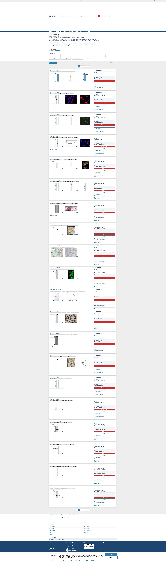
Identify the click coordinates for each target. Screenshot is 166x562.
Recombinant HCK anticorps (55, 289)
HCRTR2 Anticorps (87, 532)
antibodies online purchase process (71, 550)
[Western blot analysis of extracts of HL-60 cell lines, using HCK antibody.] (57, 274)
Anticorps (57, 31)
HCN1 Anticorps (86, 522)
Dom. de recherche (87, 31)
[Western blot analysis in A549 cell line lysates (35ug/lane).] (57, 362)
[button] (51, 534)
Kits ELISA (61, 31)
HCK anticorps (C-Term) (54, 311)
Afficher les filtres (53, 62)
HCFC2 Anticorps (52, 522)
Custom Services (71, 31)
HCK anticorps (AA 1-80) (54, 136)
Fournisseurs (77, 31)
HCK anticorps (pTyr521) (54, 443)
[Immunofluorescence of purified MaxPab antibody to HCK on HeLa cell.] (85, 121)
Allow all (111, 554)
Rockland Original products (70, 548)
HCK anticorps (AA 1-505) (55, 92)
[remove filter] (53, 50)
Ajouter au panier (104, 80)
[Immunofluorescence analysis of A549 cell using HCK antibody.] (71, 274)
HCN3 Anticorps (86, 526)
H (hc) (56, 539)
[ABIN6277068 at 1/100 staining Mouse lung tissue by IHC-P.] (71, 318)
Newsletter (50, 546)
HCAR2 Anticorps (52, 530)
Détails (105, 82)
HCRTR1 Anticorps (87, 530)
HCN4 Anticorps (86, 528)
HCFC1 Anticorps (52, 526)
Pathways (81, 31)
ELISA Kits (67, 549)
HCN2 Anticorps (86, 524)
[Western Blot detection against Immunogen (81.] (85, 186)
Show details (92, 560)
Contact (82, 0)
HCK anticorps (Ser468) (54, 333)
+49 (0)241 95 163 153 (76, 0)
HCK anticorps (52, 158)
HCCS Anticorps (51, 528)
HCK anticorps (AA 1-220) (55, 245)
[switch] (72, 560)
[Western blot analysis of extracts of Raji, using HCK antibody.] (57, 318)
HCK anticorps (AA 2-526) (55, 70)
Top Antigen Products (52, 548)
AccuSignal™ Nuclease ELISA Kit (71, 546)
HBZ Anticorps (51, 532)
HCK (58, 539)
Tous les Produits (52, 31)
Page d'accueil (51, 539)
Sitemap (50, 549)
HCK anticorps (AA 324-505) (55, 421)
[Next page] (89, 66)
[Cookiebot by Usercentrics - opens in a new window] (53, 560)
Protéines (65, 31)
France (100, 77)
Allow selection (111, 557)
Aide (49, 545)
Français (3, 0)
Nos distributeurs (68, 551)
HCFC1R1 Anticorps (52, 524)
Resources (50, 547)
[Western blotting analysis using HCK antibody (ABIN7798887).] (57, 296)
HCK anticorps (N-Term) (54, 223)
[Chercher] (99, 16)
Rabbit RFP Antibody (69, 547)
